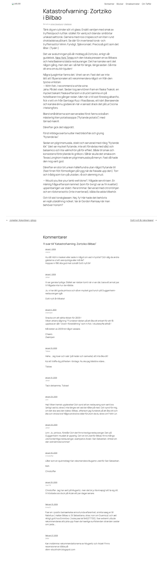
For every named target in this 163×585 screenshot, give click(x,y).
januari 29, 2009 (51, 396)
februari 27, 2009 (51, 535)
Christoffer (49, 456)
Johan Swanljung (56, 24)
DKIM (47, 538)
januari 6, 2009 (51, 310)
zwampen (49, 312)
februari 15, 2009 (51, 504)
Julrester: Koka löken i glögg (22, 220)
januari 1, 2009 (50, 249)
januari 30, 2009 (51, 453)
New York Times (64, 57)
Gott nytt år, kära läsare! (142, 220)
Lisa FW (48, 485)
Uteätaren (68, 24)
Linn (46, 399)
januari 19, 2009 (51, 348)
